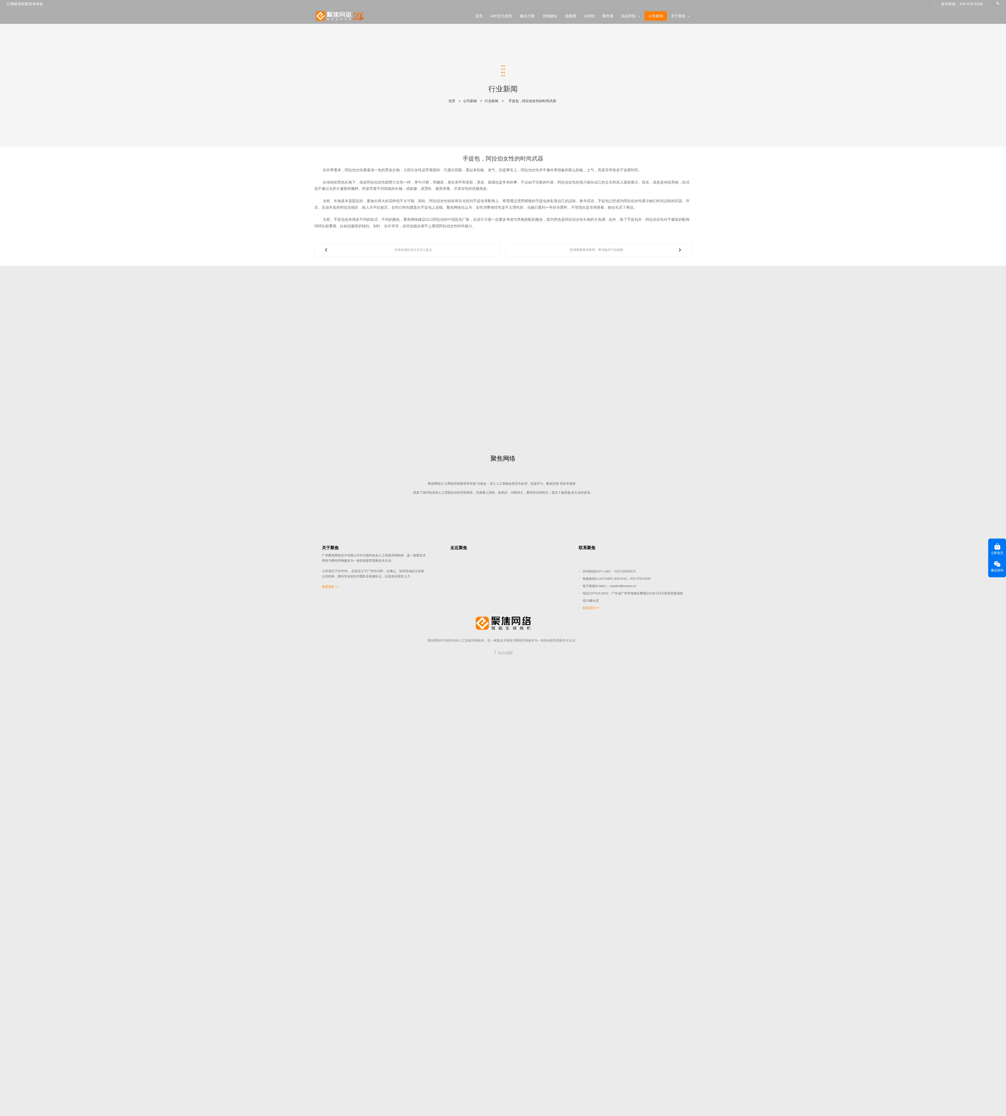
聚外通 (607, 16)
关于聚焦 (678, 16)
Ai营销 (589, 16)
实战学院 (628, 16)
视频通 (570, 16)
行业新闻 (491, 101)
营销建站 (550, 16)
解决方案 (527, 16)
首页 (479, 16)
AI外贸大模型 (501, 16)
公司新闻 (655, 16)
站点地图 (505, 653)
